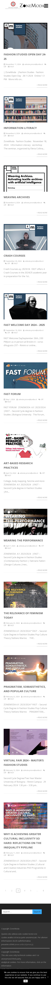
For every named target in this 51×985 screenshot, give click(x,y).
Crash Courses (14, 255)
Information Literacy (20, 128)
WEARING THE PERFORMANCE (23, 540)
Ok (25, 981)
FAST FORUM (12, 394)
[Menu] (46, 5)
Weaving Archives (17, 197)
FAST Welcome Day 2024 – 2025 (24, 325)
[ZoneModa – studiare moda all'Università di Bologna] (25, 9)
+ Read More (42, 85)
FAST (12, 66)
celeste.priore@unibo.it (33, 64)
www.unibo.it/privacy (23, 944)
